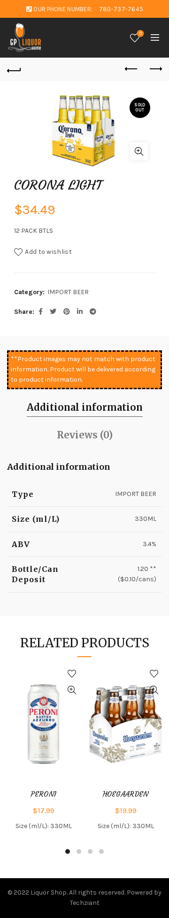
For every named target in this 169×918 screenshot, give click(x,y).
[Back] (14, 69)
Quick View (71, 690)
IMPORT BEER (68, 292)
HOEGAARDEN (126, 794)
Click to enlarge (139, 151)
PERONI (44, 794)
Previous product (131, 69)
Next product (155, 69)
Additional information (85, 407)
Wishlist (140, 33)
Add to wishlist (48, 252)
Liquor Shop (49, 892)
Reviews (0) (85, 435)
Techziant (85, 903)
